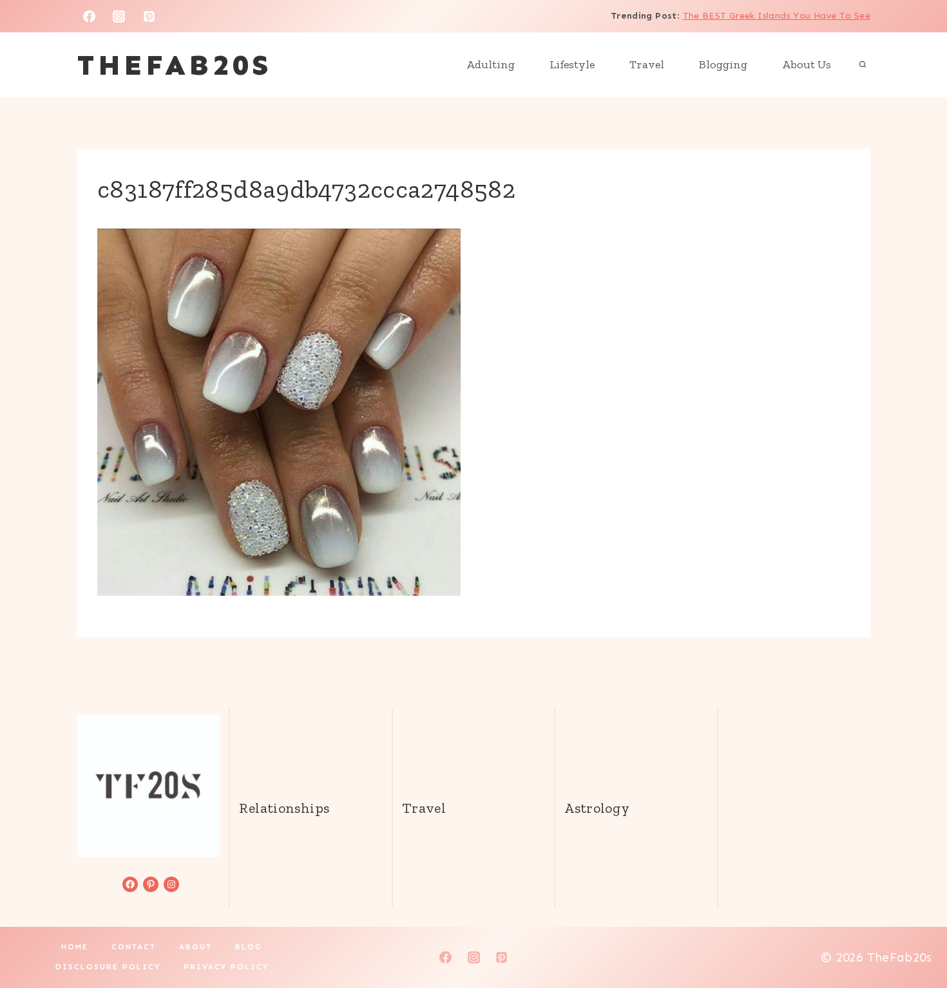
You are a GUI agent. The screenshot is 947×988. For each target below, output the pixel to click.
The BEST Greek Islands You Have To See (776, 15)
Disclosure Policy (107, 966)
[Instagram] (119, 16)
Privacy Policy (226, 966)
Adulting (490, 64)
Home (74, 946)
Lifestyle (572, 64)
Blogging (723, 64)
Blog (248, 946)
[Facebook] (89, 16)
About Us (806, 64)
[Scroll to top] (915, 937)
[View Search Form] (862, 65)
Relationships (284, 808)
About (195, 946)
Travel (646, 64)
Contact (133, 946)
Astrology (596, 808)
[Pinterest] (149, 16)
